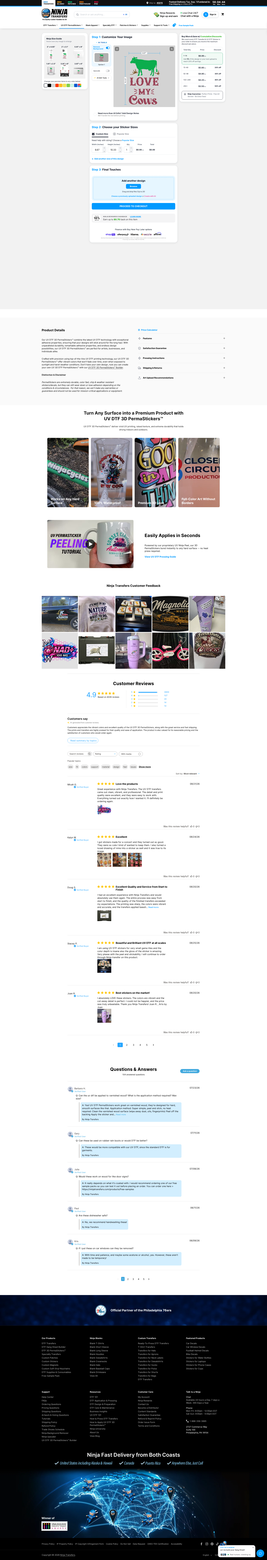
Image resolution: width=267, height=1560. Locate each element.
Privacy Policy (48, 1544)
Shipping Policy (49, 1422)
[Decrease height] (120, 151)
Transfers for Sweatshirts (150, 1361)
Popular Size (128, 140)
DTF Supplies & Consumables (56, 1372)
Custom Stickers (50, 1361)
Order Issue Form (146, 1422)
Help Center (48, 1397)
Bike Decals (192, 1354)
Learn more (135, 217)
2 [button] (128, 1279)
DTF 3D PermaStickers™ (54, 1350)
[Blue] (75, 85)
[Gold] (60, 85)
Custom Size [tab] (102, 134)
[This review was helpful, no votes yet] (191, 826)
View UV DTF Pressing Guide (160, 556)
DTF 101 (94, 1397)
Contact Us (143, 1404)
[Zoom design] (172, 49)
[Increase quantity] (131, 148)
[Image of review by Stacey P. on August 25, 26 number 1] (104, 966)
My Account (143, 1397)
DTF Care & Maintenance (102, 1408)
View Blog (95, 1436)
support (94, 767)
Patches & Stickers (129, 25)
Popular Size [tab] (123, 134)
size (70, 767)
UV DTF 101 (95, 1415)
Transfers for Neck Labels (150, 1357)
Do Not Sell (125, 1544)
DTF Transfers (50, 25)
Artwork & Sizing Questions (55, 1415)
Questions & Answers (133, 1069)
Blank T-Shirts (97, 1343)
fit (77, 767)
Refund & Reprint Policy (149, 1418)
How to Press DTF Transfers (104, 1418)
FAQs (44, 1400)
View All (94, 1375)
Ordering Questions (51, 1404)
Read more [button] (121, 1114)
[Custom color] (79, 85)
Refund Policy (48, 1426)
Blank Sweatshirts (99, 1357)
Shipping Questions (51, 1411)
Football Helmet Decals (197, 1350)
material (105, 767)
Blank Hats (95, 1365)
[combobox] (105, 754)
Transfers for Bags (147, 1375)
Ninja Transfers (67, 1555)
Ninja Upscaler (49, 1436)
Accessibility (176, 1544)
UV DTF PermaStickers (71, 25)
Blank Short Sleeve (99, 1347)
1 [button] (122, 1279)
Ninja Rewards (145, 1400)
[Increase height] (120, 148)
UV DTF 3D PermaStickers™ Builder (105, 367)
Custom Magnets (50, 1365)
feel (125, 767)
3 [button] (133, 1279)
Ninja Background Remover (55, 1433)
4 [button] (138, 1279)
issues (133, 767)
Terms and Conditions (149, 1426)
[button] (223, 14)
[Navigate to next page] (153, 1045)
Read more (153, 907)
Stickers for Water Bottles (198, 1357)
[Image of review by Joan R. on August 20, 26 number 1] (104, 1016)
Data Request (139, 1544)
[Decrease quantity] (131, 151)
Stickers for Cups (194, 1368)
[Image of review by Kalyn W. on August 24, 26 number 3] (135, 860)
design (116, 767)
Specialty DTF (110, 25)
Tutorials (46, 1418)
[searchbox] (77, 754)
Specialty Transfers (51, 1354)
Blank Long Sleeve (99, 1350)
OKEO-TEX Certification (158, 1544)
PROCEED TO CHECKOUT (134, 206)
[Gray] (53, 85)
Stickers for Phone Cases (198, 1365)
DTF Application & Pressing (103, 1400)
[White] (45, 85)
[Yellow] (64, 85)
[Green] (68, 85)
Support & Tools (161, 25)
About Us (94, 1432)
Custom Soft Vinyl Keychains (56, 1368)
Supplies (145, 25)
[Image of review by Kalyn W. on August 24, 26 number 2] (120, 860)
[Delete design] (117, 49)
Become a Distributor (148, 1408)
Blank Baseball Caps (100, 1368)
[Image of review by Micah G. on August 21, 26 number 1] (104, 810)
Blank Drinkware (98, 1372)
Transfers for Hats (147, 1350)
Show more (145, 766)
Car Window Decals (195, 1347)
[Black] (49, 85)
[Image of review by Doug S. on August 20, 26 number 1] (104, 916)
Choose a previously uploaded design (126, 196)
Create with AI (150, 196)
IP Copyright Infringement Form (89, 1544)
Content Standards (147, 1411)
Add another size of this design (109, 159)
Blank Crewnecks (98, 1361)
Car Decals (191, 1343)
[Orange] (57, 85)
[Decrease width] (104, 151)
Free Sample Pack (186, 25)
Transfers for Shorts (148, 1372)
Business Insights (98, 1411)
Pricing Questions (50, 1408)
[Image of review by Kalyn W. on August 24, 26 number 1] (104, 860)
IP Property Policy (65, 1544)
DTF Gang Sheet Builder (54, 1347)
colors (84, 767)
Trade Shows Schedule (53, 1429)
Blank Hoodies (97, 1354)
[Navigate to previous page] (113, 1045)
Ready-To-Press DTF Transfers (153, 1343)
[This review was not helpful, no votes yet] (196, 826)
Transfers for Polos (147, 1368)
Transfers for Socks (147, 1365)
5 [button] (143, 1279)
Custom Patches (50, 1357)
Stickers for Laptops (196, 1361)
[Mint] (72, 85)
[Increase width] (104, 148)
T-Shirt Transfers (146, 1347)
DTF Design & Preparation (103, 1404)
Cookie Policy (112, 1544)
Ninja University (97, 1428)
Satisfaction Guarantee (149, 1415)
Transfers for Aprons (148, 1354)
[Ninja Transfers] (54, 14)
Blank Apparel (92, 25)
